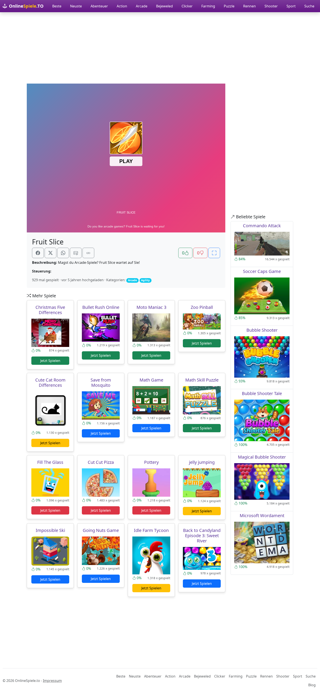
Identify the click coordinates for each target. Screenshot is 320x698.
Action (122, 6)
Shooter (271, 6)
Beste (56, 6)
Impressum (52, 680)
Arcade (141, 6)
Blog (312, 685)
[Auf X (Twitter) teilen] (50, 253)
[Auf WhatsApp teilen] (63, 253)
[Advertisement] (160, 47)
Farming (208, 6)
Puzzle (229, 6)
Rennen (249, 6)
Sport (291, 6)
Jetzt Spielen (50, 360)
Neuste (76, 6)
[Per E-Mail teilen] (76, 253)
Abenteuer (99, 6)
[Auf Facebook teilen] (38, 253)
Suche (309, 6)
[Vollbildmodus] (214, 253)
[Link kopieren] (88, 253)
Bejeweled (164, 6)
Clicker (187, 6)
